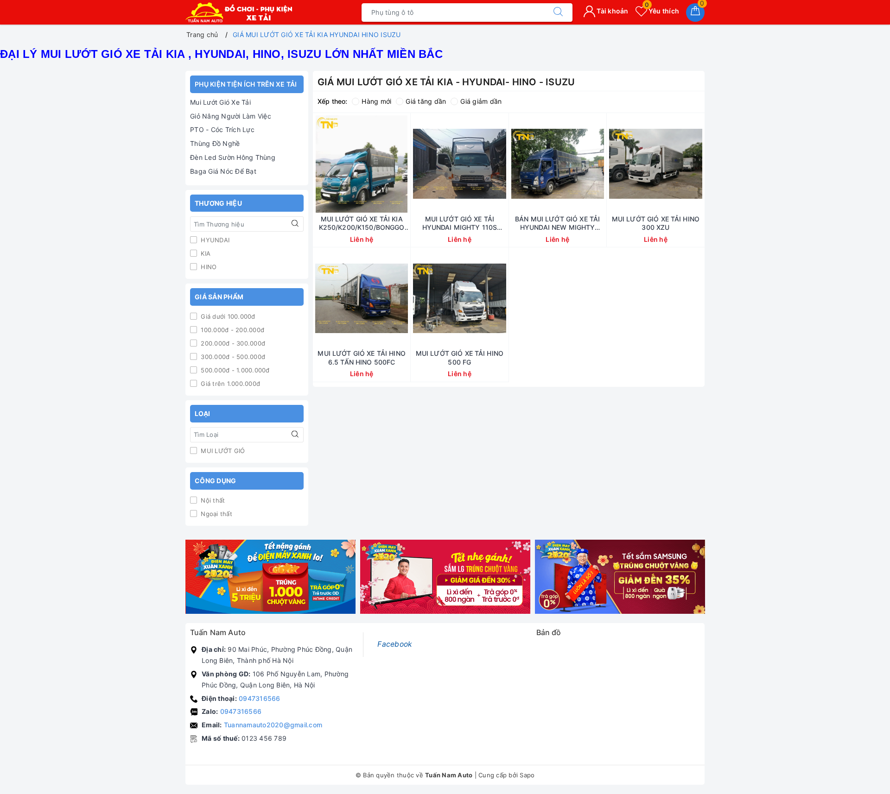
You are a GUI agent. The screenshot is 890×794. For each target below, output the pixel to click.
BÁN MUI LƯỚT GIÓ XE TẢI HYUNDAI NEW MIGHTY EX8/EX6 (557, 223)
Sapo (527, 775)
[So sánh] (405, 164)
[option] (270, 577)
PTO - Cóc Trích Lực (222, 129)
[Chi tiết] (318, 164)
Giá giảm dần (481, 101)
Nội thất (212, 500)
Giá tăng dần (426, 101)
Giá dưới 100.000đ (227, 316)
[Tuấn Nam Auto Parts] (238, 12)
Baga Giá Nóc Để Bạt (223, 171)
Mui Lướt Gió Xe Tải (220, 102)
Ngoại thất (215, 513)
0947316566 (259, 698)
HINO (207, 267)
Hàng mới (376, 101)
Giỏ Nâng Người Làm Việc (230, 116)
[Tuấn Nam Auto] (270, 577)
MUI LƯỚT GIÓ (222, 450)
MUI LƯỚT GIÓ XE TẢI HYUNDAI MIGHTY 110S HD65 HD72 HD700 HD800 (459, 223)
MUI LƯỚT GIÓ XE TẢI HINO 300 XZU (655, 223)
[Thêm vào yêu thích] (338, 164)
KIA (204, 253)
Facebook (394, 644)
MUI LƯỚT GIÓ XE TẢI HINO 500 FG (459, 357)
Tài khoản (612, 11)
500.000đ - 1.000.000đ (234, 370)
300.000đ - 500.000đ (232, 356)
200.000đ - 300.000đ (232, 343)
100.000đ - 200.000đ (231, 330)
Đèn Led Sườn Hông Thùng (232, 157)
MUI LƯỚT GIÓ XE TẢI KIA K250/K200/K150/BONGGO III (362, 223)
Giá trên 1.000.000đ (229, 383)
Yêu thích (662, 11)
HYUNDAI (214, 240)
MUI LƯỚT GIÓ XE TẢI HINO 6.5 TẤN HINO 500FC (361, 357)
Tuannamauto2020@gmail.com (273, 725)
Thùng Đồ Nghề (215, 143)
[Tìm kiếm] (558, 12)
